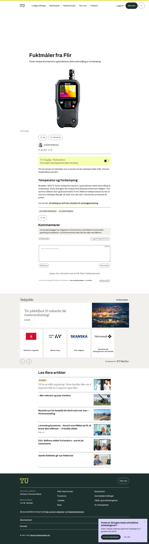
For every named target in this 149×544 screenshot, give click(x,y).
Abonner (131, 6)
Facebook (61, 496)
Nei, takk (127, 537)
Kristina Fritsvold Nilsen (30, 494)
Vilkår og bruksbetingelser (106, 500)
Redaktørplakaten (76, 512)
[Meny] (142, 6)
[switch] (106, 161)
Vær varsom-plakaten (54, 512)
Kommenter (57, 137)
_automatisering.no (47, 211)
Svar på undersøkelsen (111, 537)
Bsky (59, 505)
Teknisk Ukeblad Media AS (40, 535)
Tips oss (123, 481)
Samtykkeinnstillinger (104, 496)
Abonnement (26, 520)
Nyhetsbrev (99, 491)
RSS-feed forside (65, 491)
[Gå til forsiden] (22, 5)
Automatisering (66, 211)
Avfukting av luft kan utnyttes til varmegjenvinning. (73, 203)
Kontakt (23, 526)
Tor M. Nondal (26, 503)
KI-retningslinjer (101, 505)
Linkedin (60, 500)
